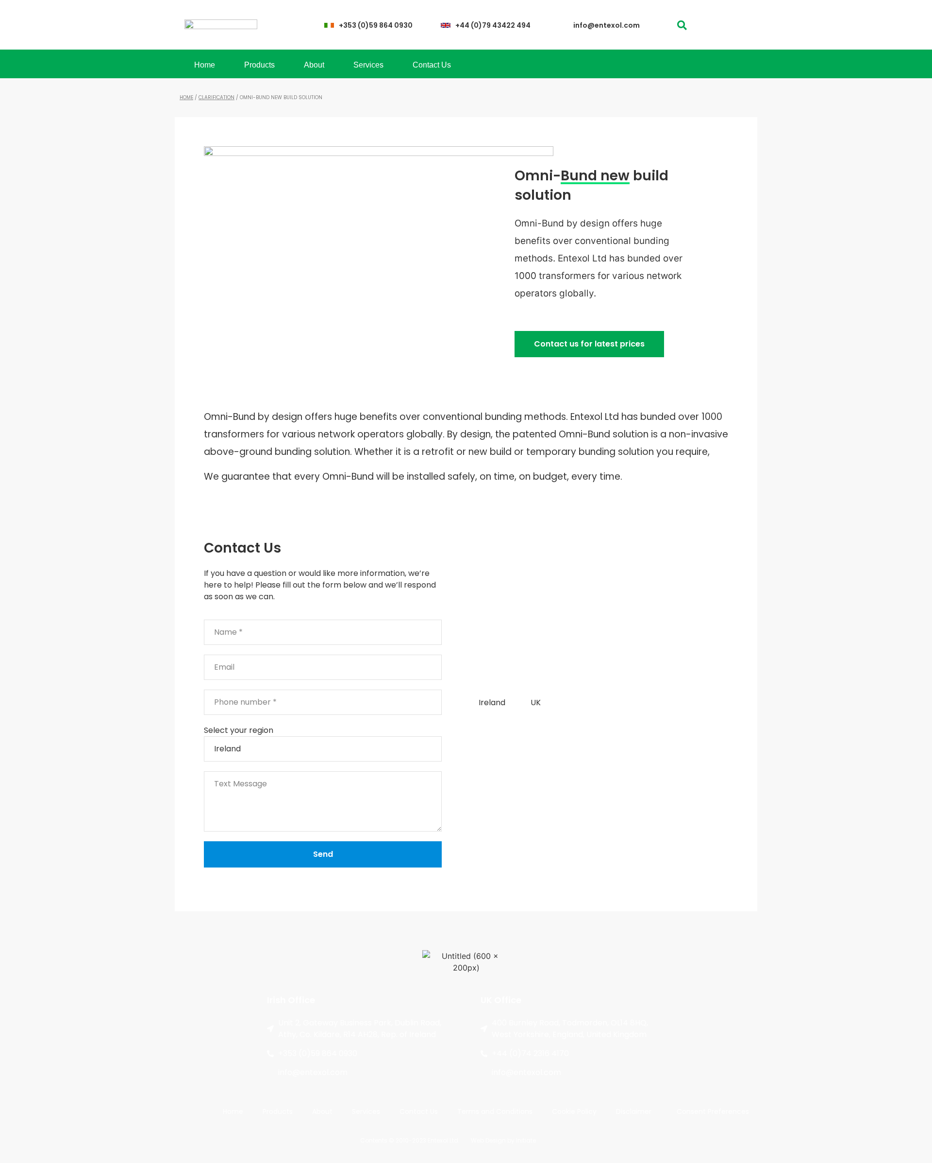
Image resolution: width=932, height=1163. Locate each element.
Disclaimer (633, 1111)
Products (259, 65)
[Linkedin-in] (737, 25)
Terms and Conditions (495, 1111)
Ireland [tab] (492, 702)
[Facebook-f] (717, 25)
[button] (682, 25)
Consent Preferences (713, 1111)
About (314, 65)
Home (204, 65)
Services (368, 65)
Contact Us (432, 65)
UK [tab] (536, 702)
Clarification (216, 97)
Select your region (238, 730)
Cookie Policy (574, 1111)
